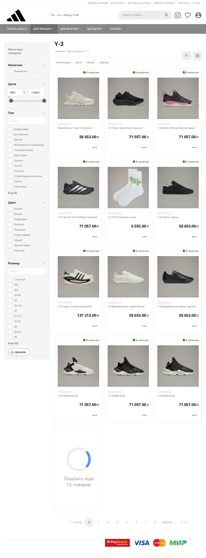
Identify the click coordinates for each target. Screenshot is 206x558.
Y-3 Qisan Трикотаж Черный (125, 128)
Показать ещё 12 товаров (79, 481)
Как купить (118, 3)
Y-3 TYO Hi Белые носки (122, 217)
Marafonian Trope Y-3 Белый (75, 128)
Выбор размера (98, 3)
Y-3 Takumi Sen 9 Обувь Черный (77, 217)
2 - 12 (184, 522)
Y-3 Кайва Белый (68, 395)
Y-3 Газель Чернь (168, 217)
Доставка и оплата (139, 3)
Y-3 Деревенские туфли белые (126, 306)
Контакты (184, 3)
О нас (196, 3)
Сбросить (20, 352)
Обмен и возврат (164, 3)
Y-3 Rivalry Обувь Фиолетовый (176, 128)
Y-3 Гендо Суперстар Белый (75, 306)
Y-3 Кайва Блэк (117, 395)
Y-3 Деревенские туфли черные (176, 306)
